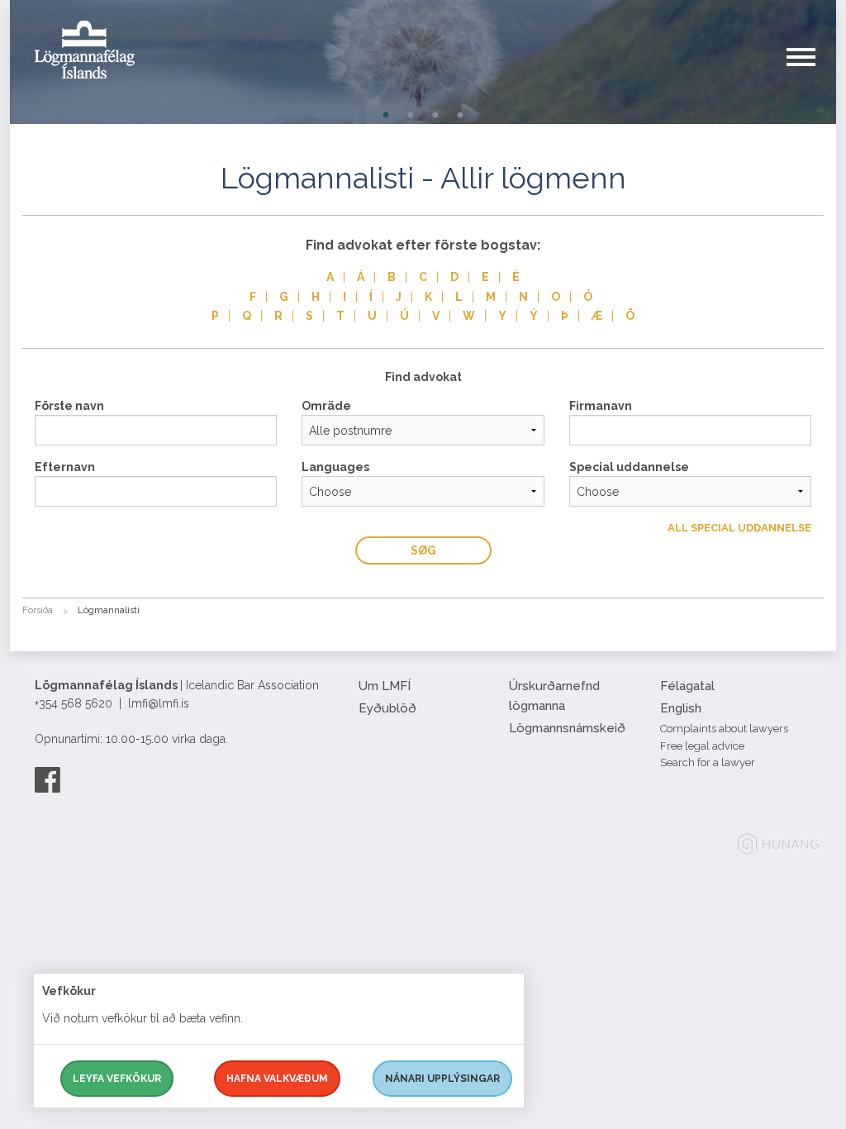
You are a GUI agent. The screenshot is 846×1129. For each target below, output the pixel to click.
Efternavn (65, 467)
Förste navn (69, 405)
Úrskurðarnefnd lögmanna (554, 696)
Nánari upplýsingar (442, 1078)
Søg (423, 550)
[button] (811, 73)
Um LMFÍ (385, 686)
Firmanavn (600, 405)
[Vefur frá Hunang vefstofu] (778, 846)
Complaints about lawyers (724, 728)
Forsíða (37, 610)
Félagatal (687, 686)
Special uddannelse (629, 467)
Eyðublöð (387, 708)
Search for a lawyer (707, 762)
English (680, 708)
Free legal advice (702, 746)
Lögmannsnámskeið (567, 728)
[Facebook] (47, 779)
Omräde (326, 405)
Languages (335, 467)
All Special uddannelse (739, 528)
